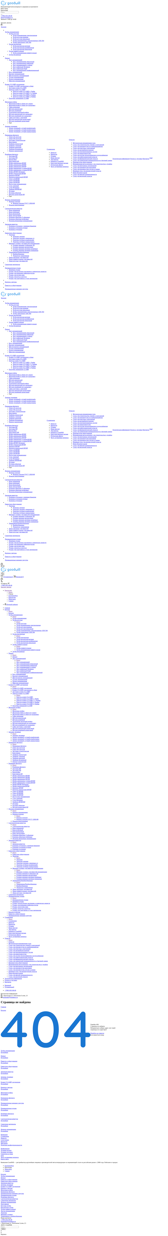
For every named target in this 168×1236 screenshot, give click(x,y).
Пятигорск (12, 599)
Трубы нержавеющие (19, 618)
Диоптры (19, 859)
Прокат (14, 657)
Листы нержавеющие (8, 1211)
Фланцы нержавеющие (20, 812)
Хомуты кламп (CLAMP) (24, 697)
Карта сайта (5, 1159)
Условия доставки (7, 1152)
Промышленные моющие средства (12, 1103)
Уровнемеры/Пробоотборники (26, 884)
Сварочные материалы (8, 1124)
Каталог (11, 613)
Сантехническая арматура (21, 826)
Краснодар (12, 597)
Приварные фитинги (19, 746)
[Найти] (1, 14)
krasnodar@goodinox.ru (10, 997)
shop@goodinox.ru (7, 17)
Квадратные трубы (7, 1207)
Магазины (4, 1143)
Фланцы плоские (22, 817)
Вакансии (4, 1141)
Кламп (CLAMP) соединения (22, 688)
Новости (4, 1138)
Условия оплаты (6, 1150)
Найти (3, 1229)
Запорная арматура (18, 844)
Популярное (5, 1204)
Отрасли (11, 942)
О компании (13, 921)
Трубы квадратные (22, 637)
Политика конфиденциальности (11, 1145)
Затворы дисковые (18, 735)
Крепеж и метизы (6, 1087)
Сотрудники (5, 1140)
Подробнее (4, 1052)
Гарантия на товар (7, 1154)
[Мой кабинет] (1, 25)
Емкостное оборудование (20, 854)
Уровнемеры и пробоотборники (11, 1216)
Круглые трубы (6, 1206)
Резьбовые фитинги (19, 767)
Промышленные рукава (20, 900)
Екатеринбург (13, 595)
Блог (2, 1155)
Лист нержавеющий (23, 662)
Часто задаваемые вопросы (10, 1157)
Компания (4, 1134)
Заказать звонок (6, 587)
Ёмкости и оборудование (9, 1061)
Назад (10, 592)
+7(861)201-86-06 (6, 16)
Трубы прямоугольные (23, 648)
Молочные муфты (18, 711)
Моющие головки (7, 1214)
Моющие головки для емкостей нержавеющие (31, 872)
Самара (11, 601)
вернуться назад (98, 1035)
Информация (5, 1148)
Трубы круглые (21, 623)
